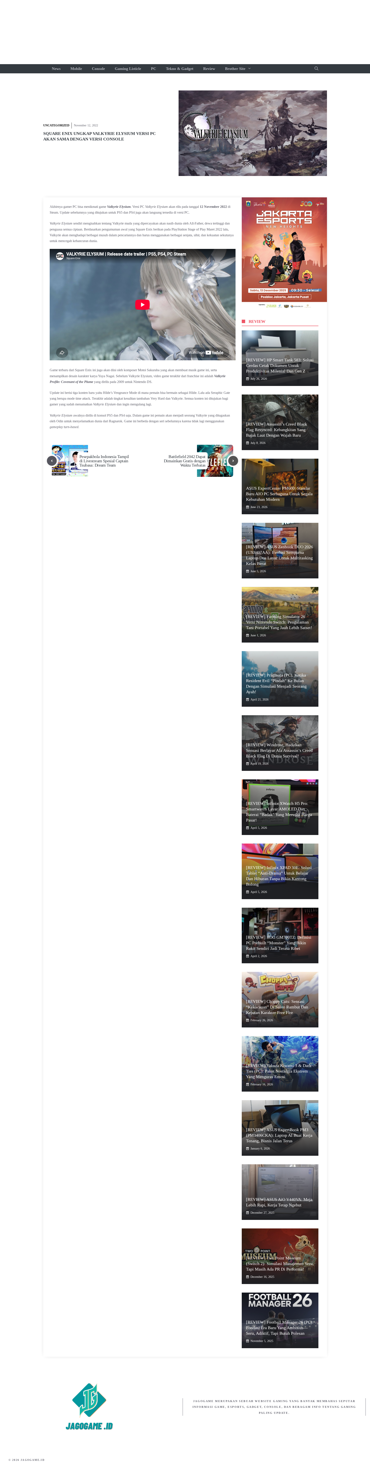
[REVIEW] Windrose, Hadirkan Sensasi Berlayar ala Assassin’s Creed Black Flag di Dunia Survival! (279, 750)
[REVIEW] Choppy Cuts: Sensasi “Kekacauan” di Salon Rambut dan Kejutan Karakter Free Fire (277, 1007)
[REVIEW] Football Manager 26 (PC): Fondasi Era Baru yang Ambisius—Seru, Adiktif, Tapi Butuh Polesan (279, 1328)
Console (98, 68)
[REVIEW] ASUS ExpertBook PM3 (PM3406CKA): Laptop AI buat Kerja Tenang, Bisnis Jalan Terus (279, 1135)
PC (153, 68)
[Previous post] (51, 460)
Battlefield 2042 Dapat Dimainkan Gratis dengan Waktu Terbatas (184, 460)
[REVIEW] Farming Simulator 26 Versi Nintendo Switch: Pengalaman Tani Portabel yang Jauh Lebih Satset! (279, 622)
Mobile (76, 68)
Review (209, 68)
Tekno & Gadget (179, 68)
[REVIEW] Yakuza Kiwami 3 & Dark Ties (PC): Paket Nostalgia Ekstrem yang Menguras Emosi (278, 1071)
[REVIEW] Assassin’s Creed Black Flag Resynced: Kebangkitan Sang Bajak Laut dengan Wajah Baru (276, 429)
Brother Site (235, 68)
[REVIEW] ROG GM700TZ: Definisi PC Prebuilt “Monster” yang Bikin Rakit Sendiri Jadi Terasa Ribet (278, 943)
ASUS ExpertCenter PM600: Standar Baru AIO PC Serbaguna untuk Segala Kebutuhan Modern (279, 494)
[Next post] (233, 460)
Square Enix (144, 229)
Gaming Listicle (128, 68)
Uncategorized (56, 125)
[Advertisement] (185, 32)
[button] (316, 68)
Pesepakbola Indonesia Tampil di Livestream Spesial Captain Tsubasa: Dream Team (104, 460)
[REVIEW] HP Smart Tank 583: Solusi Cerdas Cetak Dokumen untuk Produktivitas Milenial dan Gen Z (280, 365)
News (56, 68)
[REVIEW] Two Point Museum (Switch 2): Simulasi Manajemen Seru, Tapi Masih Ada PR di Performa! (280, 1263)
